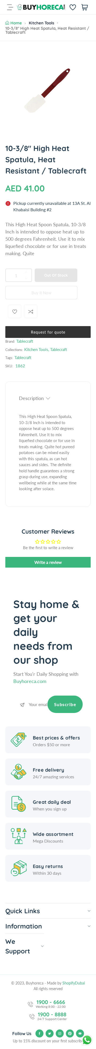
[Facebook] (39, 1033)
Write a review (48, 562)
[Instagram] (60, 1033)
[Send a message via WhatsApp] (87, 1040)
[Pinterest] (70, 1033)
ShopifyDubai (73, 983)
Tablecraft (24, 341)
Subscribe (65, 704)
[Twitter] (50, 1033)
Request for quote (48, 332)
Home (16, 22)
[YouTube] (80, 1033)
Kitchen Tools (41, 22)
